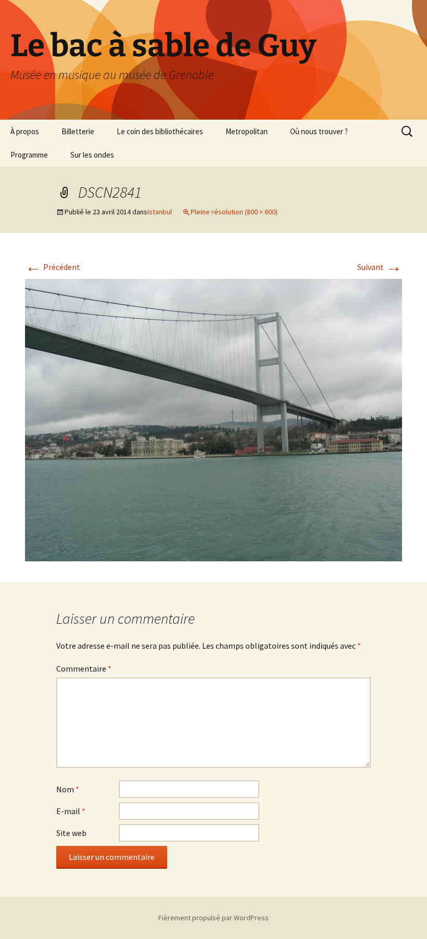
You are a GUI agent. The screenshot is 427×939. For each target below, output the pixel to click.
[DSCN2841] (213, 419)
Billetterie (77, 131)
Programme (29, 155)
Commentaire (83, 668)
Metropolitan (246, 131)
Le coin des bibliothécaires (160, 131)
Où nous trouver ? (319, 131)
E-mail (70, 811)
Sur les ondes (92, 155)
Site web (71, 833)
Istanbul (159, 211)
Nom (67, 789)
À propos (24, 131)
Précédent (52, 267)
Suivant (379, 267)
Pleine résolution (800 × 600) (234, 211)
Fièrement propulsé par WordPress (213, 917)
